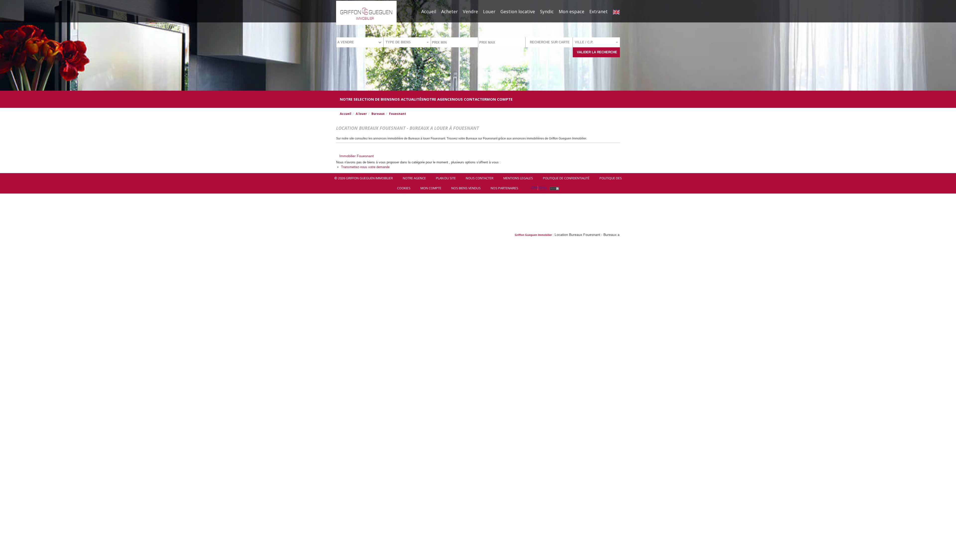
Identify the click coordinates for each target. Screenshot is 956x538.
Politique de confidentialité (566, 178)
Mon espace (571, 11)
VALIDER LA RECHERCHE (597, 52)
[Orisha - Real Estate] (539, 188)
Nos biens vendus (466, 188)
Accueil (428, 11)
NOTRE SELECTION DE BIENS (366, 99)
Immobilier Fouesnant (356, 156)
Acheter (449, 11)
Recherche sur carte (550, 42)
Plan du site (446, 178)
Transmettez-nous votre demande (365, 167)
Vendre (470, 11)
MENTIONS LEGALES (518, 178)
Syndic (547, 11)
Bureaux (378, 114)
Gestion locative (517, 11)
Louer (489, 11)
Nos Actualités (407, 99)
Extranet (598, 11)
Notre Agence (437, 99)
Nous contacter (479, 178)
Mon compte (499, 99)
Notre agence (414, 178)
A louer (361, 114)
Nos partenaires (504, 188)
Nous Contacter (469, 99)
